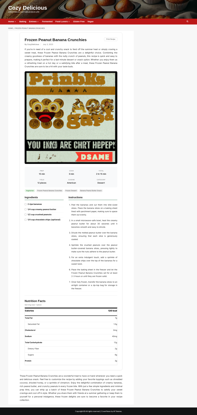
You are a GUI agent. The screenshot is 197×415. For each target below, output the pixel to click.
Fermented (47, 21)
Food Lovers (61, 21)
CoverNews (106, 411)
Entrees (33, 21)
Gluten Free (79, 21)
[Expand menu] (15, 22)
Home (11, 21)
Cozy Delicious (27, 8)
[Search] (187, 21)
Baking (22, 21)
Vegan (90, 21)
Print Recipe (110, 39)
